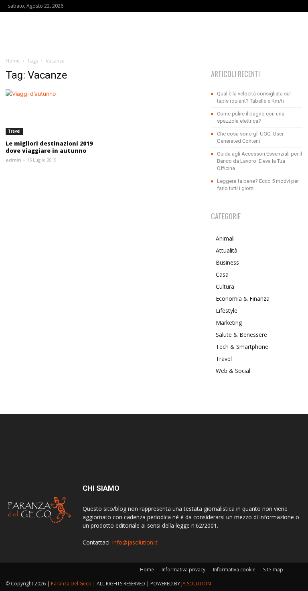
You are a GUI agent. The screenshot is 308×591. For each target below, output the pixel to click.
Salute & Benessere (241, 334)
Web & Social (233, 370)
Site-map (273, 569)
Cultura (225, 286)
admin (13, 160)
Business (227, 262)
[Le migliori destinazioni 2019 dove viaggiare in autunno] (51, 112)
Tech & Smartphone (242, 346)
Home (13, 60)
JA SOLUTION (196, 583)
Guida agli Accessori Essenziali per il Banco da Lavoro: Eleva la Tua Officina (259, 161)
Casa (222, 274)
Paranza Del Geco (71, 583)
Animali (225, 238)
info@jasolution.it (135, 542)
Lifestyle (226, 310)
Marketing (229, 322)
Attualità (226, 250)
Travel (14, 131)
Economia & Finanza (243, 298)
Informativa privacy (183, 569)
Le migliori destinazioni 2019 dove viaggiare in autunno (49, 147)
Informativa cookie (234, 569)
